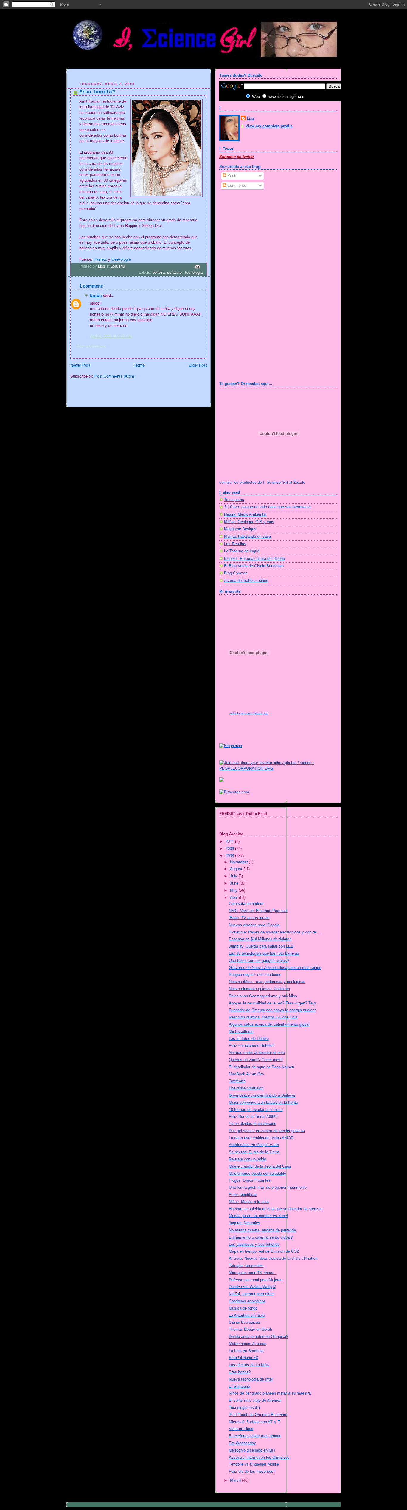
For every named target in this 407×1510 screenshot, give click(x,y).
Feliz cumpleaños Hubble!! (252, 1046)
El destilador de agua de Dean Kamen (261, 1067)
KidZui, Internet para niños (251, 1294)
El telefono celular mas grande (255, 1436)
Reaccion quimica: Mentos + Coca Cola (263, 1017)
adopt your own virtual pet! (249, 713)
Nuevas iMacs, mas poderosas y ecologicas (267, 982)
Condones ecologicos (247, 1301)
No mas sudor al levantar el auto (257, 1053)
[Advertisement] (140, 75)
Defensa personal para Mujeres (255, 1280)
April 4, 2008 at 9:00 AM (111, 336)
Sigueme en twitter (236, 157)
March (236, 1480)
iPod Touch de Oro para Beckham (258, 1415)
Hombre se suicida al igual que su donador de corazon (275, 1209)
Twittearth (237, 1081)
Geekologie (121, 259)
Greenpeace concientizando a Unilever (262, 1095)
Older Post (198, 365)
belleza (159, 273)
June (235, 883)
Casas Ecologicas (244, 1322)
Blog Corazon (235, 573)
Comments (236, 185)
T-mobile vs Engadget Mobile (254, 1464)
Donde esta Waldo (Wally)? (252, 1287)
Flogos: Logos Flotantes (250, 1180)
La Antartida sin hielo (247, 1315)
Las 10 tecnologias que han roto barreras (264, 953)
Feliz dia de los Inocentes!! (252, 1471)
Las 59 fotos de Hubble (249, 1039)
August (236, 869)
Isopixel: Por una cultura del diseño (254, 559)
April (234, 898)
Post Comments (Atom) (114, 376)
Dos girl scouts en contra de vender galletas (267, 1131)
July (234, 876)
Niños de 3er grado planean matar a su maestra (270, 1393)
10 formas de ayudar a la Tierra (256, 1110)
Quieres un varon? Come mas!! (256, 1060)
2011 (230, 842)
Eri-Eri (96, 295)
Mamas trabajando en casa (247, 536)
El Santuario (239, 1386)
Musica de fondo (243, 1308)
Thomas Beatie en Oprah (250, 1329)
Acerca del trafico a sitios (246, 581)
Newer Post (80, 365)
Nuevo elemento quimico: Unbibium (259, 989)
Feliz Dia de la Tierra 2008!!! (253, 1117)
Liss (250, 118)
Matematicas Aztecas (247, 1344)
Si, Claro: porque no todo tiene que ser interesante (267, 507)
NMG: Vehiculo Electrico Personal (258, 911)
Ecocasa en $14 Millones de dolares (260, 939)
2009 (230, 849)
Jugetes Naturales (244, 1223)
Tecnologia (193, 273)
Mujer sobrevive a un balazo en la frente (263, 1103)
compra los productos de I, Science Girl (253, 482)
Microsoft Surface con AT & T (254, 1422)
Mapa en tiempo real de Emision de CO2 (264, 1251)
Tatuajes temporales (246, 1266)
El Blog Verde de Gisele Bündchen (254, 566)
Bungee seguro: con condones (255, 975)
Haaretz (101, 259)
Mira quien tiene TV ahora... (253, 1273)
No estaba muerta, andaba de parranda (262, 1230)
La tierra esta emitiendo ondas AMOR (261, 1138)
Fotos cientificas (243, 1195)
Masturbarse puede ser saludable (257, 1173)
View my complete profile (269, 126)
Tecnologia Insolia (244, 1408)
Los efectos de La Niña (249, 1365)
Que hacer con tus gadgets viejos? (259, 961)
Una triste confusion (246, 1088)
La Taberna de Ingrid (241, 551)
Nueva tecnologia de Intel (251, 1379)
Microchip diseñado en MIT (252, 1450)
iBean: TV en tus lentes (249, 918)
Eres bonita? (240, 1372)
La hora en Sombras (246, 1351)
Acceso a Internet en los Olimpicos (259, 1457)
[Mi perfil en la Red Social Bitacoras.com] (234, 792)
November (239, 862)
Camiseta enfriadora (246, 904)
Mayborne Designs (240, 529)
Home (139, 365)
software (174, 273)
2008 (230, 856)
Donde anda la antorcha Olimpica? (258, 1337)
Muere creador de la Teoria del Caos (260, 1166)
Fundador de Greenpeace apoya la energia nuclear (272, 1010)
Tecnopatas (234, 500)
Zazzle (299, 482)
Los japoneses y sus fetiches (254, 1244)
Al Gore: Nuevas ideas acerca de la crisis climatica (273, 1258)
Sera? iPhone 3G (243, 1358)
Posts (231, 176)
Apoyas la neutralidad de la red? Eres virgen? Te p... (274, 1003)
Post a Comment (91, 346)
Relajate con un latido (247, 1159)
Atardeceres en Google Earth (254, 1145)
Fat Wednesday (242, 1443)
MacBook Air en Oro (246, 1074)
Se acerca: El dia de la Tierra (254, 1152)
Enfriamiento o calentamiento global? (261, 1237)
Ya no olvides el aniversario (252, 1124)
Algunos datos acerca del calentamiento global (269, 1024)
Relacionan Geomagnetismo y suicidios (263, 996)
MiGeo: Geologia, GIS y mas (249, 522)
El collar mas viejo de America (255, 1400)
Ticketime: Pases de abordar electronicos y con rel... (274, 932)
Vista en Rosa (241, 1429)
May (234, 890)
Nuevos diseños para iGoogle (254, 925)
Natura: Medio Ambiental (245, 514)
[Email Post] (197, 267)
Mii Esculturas (241, 1032)
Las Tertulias (235, 544)
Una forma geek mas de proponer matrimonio (268, 1188)
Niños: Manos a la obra (249, 1202)
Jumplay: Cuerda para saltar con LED (261, 946)
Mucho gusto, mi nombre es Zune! (258, 1216)
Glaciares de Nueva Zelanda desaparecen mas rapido (275, 968)
